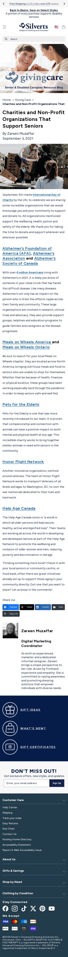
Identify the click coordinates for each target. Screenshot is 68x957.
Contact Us (9, 834)
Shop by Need (12, 882)
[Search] (6, 39)
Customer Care (13, 800)
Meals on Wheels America (27, 342)
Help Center (9, 807)
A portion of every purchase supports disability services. (34, 13)
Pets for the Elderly (20, 404)
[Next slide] (64, 3)
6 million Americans (30, 272)
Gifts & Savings (13, 871)
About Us (9, 859)
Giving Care (23, 100)
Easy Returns (10, 823)
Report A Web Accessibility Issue (22, 850)
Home (6, 100)
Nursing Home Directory (17, 839)
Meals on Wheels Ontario (26, 347)
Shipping (7, 812)
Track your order (12, 818)
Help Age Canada (18, 508)
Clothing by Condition (17, 893)
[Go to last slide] (4, 3)
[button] (4, 27)
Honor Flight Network (23, 461)
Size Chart (8, 828)
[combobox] (34, 39)
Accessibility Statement (16, 844)
